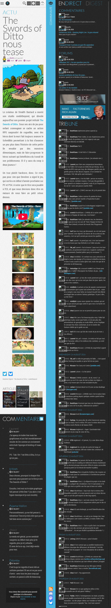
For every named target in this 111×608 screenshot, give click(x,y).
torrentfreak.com (95, 568)
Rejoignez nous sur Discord (51, 594)
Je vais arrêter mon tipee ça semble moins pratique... (76, 47)
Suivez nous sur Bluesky (51, 603)
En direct (70, 3)
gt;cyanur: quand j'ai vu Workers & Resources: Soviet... (76, 77)
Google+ (28, 61)
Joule (11, 57)
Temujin (66, 14)
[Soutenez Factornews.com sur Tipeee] (82, 119)
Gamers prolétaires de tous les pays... (72, 75)
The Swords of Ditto (20, 379)
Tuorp (66, 57)
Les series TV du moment (68, 88)
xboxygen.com (71, 389)
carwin (66, 70)
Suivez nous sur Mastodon (51, 598)
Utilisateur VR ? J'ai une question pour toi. (74, 62)
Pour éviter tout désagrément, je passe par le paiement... (77, 64)
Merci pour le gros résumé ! (67, 34)
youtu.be (75, 452)
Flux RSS (51, 589)
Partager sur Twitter (5, 374)
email (12, 61)
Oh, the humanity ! (65, 20)
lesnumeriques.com (87, 414)
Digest (94, 3)
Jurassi (66, 40)
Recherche (24, 3)
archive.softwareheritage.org (94, 559)
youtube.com (76, 201)
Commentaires (71, 11)
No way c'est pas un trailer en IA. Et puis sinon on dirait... (77, 22)
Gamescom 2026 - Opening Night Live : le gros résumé (78, 32)
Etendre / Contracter (51, 584)
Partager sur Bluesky (11, 374)
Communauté (50, 291)
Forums (66, 53)
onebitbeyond (32, 379)
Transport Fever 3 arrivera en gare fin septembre (76, 45)
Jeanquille (67, 27)
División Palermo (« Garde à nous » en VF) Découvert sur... (78, 90)
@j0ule (20, 61)
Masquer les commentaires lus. (41, 419)
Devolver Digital (8, 379)
